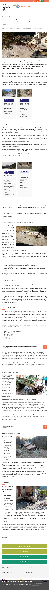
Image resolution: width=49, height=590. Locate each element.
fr (44, 1)
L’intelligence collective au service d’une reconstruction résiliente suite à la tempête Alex (20, 346)
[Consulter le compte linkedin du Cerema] (31, 1)
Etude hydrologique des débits (8, 426)
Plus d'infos (5, 588)
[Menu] (47, 7)
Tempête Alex (9, 28)
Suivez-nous (25, 561)
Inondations (16, 28)
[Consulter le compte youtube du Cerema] (35, 1)
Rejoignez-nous (25, 546)
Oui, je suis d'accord (37, 583)
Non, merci (35, 586)
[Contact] (40, 1)
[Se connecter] (42, 1)
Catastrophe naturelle (38, 28)
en (46, 1)
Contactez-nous (25, 551)
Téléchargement (45, 347)
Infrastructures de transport (26, 28)
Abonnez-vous (25, 556)
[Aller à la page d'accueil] (21, 7)
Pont (3, 28)
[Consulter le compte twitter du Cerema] (33, 1)
